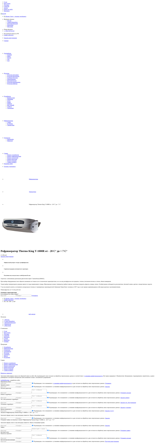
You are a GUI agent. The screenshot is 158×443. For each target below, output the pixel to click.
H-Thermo (10, 123)
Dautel (9, 102)
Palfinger (9, 103)
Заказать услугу (109, 411)
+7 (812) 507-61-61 (9, 31)
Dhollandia (10, 99)
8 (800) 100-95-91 (8, 35)
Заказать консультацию (10, 38)
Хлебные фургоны (12, 77)
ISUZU (9, 57)
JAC (8, 59)
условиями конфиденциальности (93, 376)
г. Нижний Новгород (10, 322)
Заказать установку (125, 407)
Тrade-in (9, 106)
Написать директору (6, 373)
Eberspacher (10, 139)
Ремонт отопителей (12, 158)
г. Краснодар (7, 324)
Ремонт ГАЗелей (11, 160)
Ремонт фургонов (12, 159)
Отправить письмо (125, 392)
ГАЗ (8, 60)
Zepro (8, 100)
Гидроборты (7, 96)
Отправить (35, 295)
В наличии (7, 357)
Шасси (6, 356)
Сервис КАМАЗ (11, 162)
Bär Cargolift (10, 105)
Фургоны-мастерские (13, 76)
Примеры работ (8, 163)
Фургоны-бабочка (12, 83)
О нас (5, 2)
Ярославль (10, 26)
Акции (6, 8)
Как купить (7, 3)
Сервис (6, 153)
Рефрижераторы (8, 120)
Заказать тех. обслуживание (128, 402)
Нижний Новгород (12, 23)
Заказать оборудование (7, 256)
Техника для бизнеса (10, 166)
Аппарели (7, 354)
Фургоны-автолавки (13, 75)
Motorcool (10, 140)
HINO (9, 56)
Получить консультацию (112, 441)
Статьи (6, 338)
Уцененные (10, 108)
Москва (9, 20)
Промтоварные (11, 79)
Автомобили (7, 53)
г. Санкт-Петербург (9, 321)
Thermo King (10, 125)
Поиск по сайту (8, 9)
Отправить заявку (125, 430)
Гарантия (6, 6)
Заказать (107, 386)
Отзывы (6, 341)
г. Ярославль (7, 325)
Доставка (6, 5)
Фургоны (6, 73)
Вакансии (6, 340)
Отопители (7, 138)
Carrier (9, 122)
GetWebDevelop (5, 380)
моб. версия (32, 314)
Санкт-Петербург (12, 22)
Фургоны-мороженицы (13, 82)
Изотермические (12, 80)
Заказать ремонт (124, 397)
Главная (6, 40)
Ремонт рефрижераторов (14, 156)
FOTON (9, 55)
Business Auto (11, 97)
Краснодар (10, 25)
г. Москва (6, 319)
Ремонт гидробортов (13, 155)
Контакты (6, 11)
